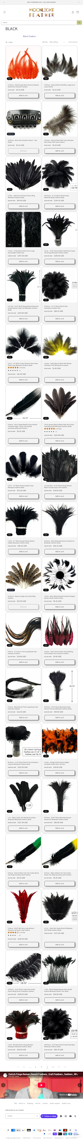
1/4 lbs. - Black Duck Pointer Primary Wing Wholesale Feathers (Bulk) (21, 196)
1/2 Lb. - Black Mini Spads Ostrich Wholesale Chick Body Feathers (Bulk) (58, 929)
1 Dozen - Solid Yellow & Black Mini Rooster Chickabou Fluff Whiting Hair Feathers (58, 364)
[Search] (79, 23)
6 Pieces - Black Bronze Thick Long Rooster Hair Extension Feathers (23, 708)
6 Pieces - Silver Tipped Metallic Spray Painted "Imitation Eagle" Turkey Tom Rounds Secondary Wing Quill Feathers (22, 426)
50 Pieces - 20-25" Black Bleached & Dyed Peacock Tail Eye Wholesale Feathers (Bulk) (58, 708)
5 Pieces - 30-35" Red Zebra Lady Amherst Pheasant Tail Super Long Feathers (21, 929)
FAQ (15, 1103)
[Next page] (64, 1067)
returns (37, 1103)
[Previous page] (18, 1067)
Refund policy (27, 1138)
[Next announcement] (78, 2)
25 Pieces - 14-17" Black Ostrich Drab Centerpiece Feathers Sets (56, 307)
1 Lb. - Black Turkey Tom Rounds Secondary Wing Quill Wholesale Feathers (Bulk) (22, 818)
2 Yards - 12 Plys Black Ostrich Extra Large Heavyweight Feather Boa (21, 252)
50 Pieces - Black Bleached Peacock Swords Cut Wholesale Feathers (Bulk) (59, 542)
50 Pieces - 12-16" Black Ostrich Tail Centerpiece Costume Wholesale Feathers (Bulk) (23, 763)
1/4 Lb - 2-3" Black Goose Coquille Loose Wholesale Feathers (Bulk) (21, 486)
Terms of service (47, 1138)
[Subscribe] (37, 1116)
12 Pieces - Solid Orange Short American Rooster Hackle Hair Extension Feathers (23, 86)
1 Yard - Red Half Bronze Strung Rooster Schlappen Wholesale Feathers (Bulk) (20, 1046)
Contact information (71, 1138)
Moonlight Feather (15, 1138)
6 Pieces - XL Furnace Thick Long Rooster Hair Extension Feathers (22, 652)
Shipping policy (58, 1138)
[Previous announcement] (4, 2)
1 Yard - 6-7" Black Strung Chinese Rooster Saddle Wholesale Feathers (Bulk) (21, 542)
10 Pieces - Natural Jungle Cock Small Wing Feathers (21, 597)
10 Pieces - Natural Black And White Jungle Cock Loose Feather (59, 86)
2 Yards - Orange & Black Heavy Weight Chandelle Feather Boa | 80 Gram (56, 763)
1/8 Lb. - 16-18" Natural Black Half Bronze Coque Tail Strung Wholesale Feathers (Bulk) (59, 252)
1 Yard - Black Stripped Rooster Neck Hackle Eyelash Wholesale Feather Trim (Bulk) (58, 990)
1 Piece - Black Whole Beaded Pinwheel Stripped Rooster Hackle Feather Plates (59, 597)
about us (22, 1103)
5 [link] (47, 1067)
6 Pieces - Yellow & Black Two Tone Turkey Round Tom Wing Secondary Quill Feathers (57, 874)
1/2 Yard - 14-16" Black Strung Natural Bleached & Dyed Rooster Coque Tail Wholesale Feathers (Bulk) (23, 308)
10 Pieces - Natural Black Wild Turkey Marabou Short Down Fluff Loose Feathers (59, 141)
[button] (4, 12)
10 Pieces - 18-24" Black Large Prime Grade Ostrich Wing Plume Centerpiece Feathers (21, 990)
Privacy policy (37, 1138)
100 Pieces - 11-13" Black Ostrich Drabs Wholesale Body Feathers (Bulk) (56, 196)
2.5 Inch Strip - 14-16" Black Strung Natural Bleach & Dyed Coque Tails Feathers (58, 486)
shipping (30, 1103)
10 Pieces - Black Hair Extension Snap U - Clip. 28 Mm (22, 141)
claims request (55, 1103)
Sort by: (45, 42)
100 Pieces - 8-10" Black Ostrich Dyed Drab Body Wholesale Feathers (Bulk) (59, 1046)
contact (45, 1103)
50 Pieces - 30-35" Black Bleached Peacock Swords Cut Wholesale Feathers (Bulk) (57, 818)
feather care (66, 1103)
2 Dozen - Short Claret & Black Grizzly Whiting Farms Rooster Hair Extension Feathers (58, 652)
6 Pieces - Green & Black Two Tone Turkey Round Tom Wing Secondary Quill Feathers (23, 874)
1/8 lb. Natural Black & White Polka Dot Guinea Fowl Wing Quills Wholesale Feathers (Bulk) (59, 425)
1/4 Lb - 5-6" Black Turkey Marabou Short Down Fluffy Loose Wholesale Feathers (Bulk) (23, 364)
